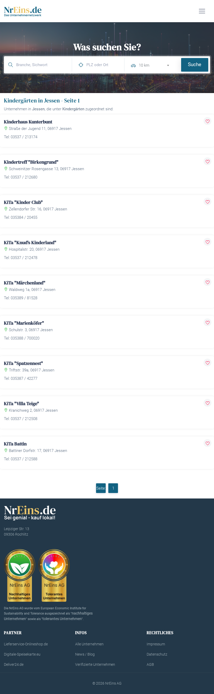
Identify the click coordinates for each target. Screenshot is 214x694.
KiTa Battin (15, 443)
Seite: (101, 488)
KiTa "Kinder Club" (23, 202)
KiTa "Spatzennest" (23, 363)
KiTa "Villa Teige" (21, 403)
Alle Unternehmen (89, 644)
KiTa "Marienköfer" (24, 323)
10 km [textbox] (144, 65)
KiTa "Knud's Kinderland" (30, 242)
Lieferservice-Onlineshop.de (26, 644)
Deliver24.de (13, 664)
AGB (150, 664)
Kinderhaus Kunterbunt (28, 121)
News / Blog (85, 654)
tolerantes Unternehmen (62, 619)
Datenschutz (157, 654)
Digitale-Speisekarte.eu (22, 654)
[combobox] (156, 64)
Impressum (156, 644)
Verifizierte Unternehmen (95, 664)
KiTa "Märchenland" (24, 282)
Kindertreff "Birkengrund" (31, 162)
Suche (194, 64)
